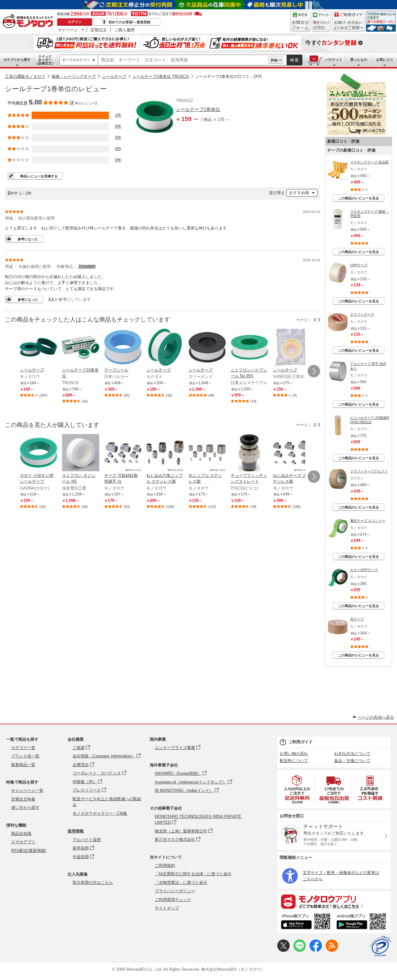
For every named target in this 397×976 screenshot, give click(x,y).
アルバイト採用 (87, 839)
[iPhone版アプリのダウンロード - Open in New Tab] (305, 922)
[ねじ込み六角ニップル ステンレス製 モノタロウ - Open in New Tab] (165, 453)
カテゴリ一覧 (23, 747)
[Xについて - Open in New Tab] (283, 950)
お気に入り (384, 59)
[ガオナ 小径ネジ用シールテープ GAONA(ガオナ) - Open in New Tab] (38, 453)
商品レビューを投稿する (39, 176)
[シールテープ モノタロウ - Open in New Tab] (38, 348)
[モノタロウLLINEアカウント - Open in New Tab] (299, 950)
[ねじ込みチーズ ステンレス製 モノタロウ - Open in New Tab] (291, 453)
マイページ (68, 30)
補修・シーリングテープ (73, 76)
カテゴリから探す (17, 59)
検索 (294, 60)
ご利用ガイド (300, 741)
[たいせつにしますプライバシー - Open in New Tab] (380, 946)
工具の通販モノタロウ (25, 76)
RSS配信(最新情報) (28, 850)
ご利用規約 (165, 865)
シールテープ (114, 76)
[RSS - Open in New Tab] (332, 950)
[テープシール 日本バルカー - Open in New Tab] (122, 348)
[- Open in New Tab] (297, 789)
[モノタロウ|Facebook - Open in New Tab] (316, 950)
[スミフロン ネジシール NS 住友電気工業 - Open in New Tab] (80, 453)
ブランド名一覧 (25, 756)
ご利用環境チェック (173, 899)
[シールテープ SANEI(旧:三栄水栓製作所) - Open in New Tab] (291, 348)
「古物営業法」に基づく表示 (181, 882)
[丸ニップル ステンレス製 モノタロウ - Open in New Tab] (207, 453)
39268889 (87, 266)
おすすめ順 (299, 192)
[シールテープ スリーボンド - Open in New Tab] (207, 348)
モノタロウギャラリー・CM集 (100, 813)
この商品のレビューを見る (358, 198)
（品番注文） (45, 60)
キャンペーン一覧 (27, 790)
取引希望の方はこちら (93, 882)
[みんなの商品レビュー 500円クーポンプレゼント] (356, 133)
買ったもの (358, 59)
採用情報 (76, 831)
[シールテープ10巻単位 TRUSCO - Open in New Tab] (80, 348)
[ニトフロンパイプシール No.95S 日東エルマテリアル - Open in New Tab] (249, 348)
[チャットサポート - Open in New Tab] (321, 21)
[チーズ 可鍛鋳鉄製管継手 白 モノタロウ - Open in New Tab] (122, 453)
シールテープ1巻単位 (198, 109)
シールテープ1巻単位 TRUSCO (160, 76)
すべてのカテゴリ (76, 60)
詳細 (274, 60)
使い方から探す (25, 807)
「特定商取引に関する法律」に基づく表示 (193, 874)
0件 (118, 126)
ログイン (75, 22)
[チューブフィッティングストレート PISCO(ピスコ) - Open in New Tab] (249, 453)
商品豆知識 (21, 833)
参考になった (28, 239)
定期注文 (99, 30)
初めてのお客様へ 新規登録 (129, 22)
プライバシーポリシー (175, 891)
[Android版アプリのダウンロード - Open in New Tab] (362, 922)
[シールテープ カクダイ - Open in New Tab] (165, 348)
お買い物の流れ (294, 753)
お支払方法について (352, 753)
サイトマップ (167, 908)
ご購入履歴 (124, 30)
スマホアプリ (23, 842)
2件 (118, 115)
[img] (29, 22)
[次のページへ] (314, 371)
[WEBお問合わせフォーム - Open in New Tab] (300, 21)
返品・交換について (352, 760)
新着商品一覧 (23, 764)
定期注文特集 (23, 799)
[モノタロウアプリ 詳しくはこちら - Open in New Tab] (334, 901)
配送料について (294, 760)
